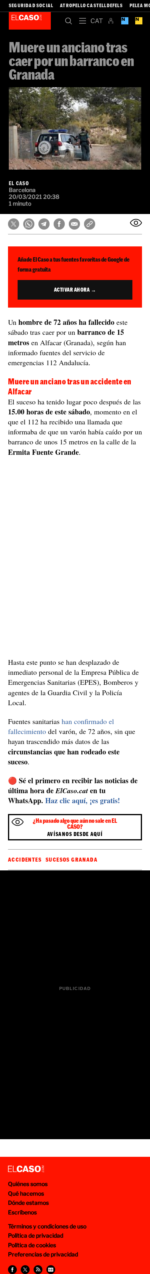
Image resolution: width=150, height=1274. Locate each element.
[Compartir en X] (13, 224)
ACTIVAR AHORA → (75, 289)
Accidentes (25, 859)
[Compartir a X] (25, 1269)
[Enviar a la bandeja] (136, 222)
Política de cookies (32, 1245)
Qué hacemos (26, 1193)
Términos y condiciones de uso (47, 1226)
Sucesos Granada (72, 859)
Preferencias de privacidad (43, 1254)
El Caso (30, 21)
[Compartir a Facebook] (12, 1269)
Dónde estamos (28, 1202)
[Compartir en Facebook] (59, 224)
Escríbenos (22, 1212)
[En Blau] (125, 21)
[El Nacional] (139, 21)
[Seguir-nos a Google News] (50, 1269)
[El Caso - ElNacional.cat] (26, 1169)
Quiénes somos (28, 1183)
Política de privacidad (35, 1235)
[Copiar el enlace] (89, 224)
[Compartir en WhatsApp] (28, 224)
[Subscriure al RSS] (38, 1269)
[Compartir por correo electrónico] (74, 224)
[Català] (97, 21)
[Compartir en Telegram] (44, 224)
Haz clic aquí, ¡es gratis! (82, 800)
